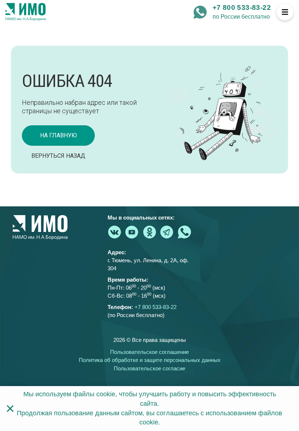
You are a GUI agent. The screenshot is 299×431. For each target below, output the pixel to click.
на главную (58, 135)
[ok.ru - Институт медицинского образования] (149, 232)
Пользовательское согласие (149, 368)
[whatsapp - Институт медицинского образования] (200, 12)
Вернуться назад (58, 155)
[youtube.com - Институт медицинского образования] (132, 232)
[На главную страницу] (25, 12)
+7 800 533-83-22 (242, 7)
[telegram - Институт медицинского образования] (167, 232)
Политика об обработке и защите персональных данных (150, 360)
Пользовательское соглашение (149, 352)
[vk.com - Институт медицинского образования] (114, 232)
